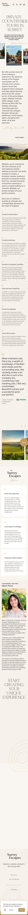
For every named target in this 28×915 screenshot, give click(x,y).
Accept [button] (22, 910)
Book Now (14, 875)
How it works (19, 137)
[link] (17, 4)
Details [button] (11, 910)
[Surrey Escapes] (5, 4)
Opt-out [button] (5, 910)
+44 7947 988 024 (14, 879)
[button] (13, 4)
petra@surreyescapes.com (14, 885)
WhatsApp (14, 889)
